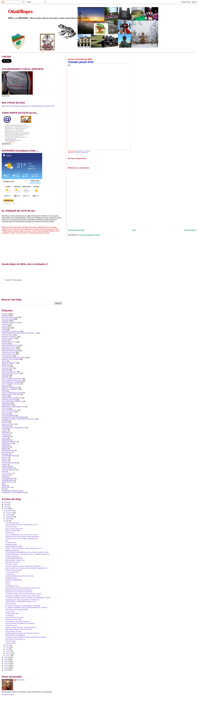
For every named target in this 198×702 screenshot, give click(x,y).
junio (7, 645)
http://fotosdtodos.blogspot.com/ (42, 106)
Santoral (5, 315)
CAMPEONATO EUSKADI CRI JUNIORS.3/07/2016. (22, 633)
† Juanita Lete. (10, 574)
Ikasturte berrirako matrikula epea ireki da (19, 592)
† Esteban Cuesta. (11, 564)
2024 (6, 504)
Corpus (4, 438)
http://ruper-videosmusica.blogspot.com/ (16, 106)
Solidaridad (6, 466)
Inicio (134, 230)
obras (4, 361)
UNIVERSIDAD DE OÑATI (14, 546)
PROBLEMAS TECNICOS (11, 491)
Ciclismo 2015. (7, 356)
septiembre (9, 517)
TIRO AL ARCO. (7, 468)
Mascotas (5, 454)
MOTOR (5, 422)
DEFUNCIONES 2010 (10, 350)
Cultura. (5, 431)
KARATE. (5, 377)
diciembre (9, 511)
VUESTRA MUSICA (9, 470)
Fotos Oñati (6, 328)
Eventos (5, 314)
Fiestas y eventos (8, 338)
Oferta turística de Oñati (13, 631)
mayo (8, 647)
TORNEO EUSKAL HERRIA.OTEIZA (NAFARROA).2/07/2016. (25, 637)
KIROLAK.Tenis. (7, 482)
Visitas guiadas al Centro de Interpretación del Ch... (22, 524)
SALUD (4, 343)
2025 (6, 502)
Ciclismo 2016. (7, 335)
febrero (8, 653)
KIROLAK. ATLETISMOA (10, 359)
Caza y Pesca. (7, 473)
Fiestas (4, 340)
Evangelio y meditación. (10, 331)
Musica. (4, 464)
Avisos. (4, 326)
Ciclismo (5, 324)
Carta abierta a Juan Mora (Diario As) (17, 621)
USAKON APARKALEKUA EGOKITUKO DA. (19, 576)
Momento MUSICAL (9, 336)
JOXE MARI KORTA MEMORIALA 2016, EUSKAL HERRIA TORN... (27, 552)
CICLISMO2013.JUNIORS (11, 382)
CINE (4, 329)
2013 (6, 661)
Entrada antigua (190, 230)
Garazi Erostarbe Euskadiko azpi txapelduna (20, 623)
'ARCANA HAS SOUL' (12, 562)
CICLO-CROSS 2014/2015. (12, 379)
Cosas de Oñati (7, 319)
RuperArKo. (20, 680)
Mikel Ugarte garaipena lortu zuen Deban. (18, 629)
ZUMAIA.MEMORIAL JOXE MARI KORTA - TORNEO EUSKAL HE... (27, 554)
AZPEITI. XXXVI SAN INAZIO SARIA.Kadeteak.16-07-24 (23, 548)
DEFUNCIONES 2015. (10, 345)
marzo (8, 651)
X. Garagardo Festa (11, 586)
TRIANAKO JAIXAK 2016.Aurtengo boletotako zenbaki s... (24, 594)
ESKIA (4, 477)
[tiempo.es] (8, 201)
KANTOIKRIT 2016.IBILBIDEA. (15, 635)
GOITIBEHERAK (8, 480)
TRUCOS (5, 408)
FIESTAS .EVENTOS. (81, 152)
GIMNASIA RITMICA (9, 442)
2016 (6, 509)
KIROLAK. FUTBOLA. (9, 387)
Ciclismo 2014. (7, 368)
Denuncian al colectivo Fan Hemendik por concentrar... (23, 605)
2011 (6, 666)
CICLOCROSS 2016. (9, 410)
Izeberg (7, 582)
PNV (3, 489)
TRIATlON (5, 375)
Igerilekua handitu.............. (13, 544)
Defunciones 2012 (8, 352)
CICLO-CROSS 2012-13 (11, 384)
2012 (6, 663)
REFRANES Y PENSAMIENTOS (13, 492)
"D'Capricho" (9, 615)
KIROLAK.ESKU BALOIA (11, 394)
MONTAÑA (6, 440)
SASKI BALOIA (7, 443)
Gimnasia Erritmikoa (9, 463)
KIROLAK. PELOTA (9, 400)
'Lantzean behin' (10, 603)
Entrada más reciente (76, 230)
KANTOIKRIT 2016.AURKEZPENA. (17, 609)
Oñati (4, 391)
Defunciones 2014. (9, 342)
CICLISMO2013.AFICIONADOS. (13, 428)
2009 (6, 670)
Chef (6, 540)
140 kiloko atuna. (10, 542)
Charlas (5, 461)
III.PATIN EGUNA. (11, 578)
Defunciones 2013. (9, 347)
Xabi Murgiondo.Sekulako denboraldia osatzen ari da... (23, 588)
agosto (8, 519)
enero (8, 655)
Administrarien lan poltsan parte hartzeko (18, 590)
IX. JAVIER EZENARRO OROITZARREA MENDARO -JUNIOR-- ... (27, 607)
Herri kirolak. (6, 452)
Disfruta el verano (11, 526)
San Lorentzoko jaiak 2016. (14, 528)
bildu (3, 471)
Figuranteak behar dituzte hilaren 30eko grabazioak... (22, 536)
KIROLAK (5, 370)
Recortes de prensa (9, 317)
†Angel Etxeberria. (11, 625)
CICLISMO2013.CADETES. (12, 401)
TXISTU (4, 396)
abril (7, 649)
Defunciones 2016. (9, 349)
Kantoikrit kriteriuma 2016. (13, 570)
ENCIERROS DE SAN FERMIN (13, 417)
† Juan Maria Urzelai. (12, 572)
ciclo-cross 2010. (8, 424)
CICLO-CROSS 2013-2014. (12, 380)
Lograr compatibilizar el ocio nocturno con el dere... (22, 534)
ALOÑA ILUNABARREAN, (13, 580)
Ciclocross (5, 475)
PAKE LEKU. (6, 487)
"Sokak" (8, 584)
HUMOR (5, 421)
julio (7, 521)
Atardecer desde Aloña (12, 530)
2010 (6, 668)
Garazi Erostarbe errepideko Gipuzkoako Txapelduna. (23, 566)
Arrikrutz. (5, 459)
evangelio (5, 321)
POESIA (5, 445)
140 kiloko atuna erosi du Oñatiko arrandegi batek (21, 538)
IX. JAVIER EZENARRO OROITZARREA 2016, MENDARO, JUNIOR (28, 597)
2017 (6, 507)
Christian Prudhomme (12, 556)
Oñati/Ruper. (20, 11)
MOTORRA (6, 433)
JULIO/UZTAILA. (10, 641)
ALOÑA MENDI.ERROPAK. (14, 558)
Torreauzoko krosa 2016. (13, 619)
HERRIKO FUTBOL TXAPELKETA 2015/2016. (18, 419)
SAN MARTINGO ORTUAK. (14, 617)
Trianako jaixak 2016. (12, 613)
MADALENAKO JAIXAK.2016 (15, 560)
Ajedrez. (5, 457)
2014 (6, 659)
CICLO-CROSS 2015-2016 (12, 393)
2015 (6, 657)
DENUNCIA (6, 403)
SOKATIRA (6, 447)
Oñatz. (4, 485)
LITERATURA (7, 405)
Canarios (5, 414)
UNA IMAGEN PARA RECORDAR (14, 357)
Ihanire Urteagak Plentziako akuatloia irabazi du (20, 627)
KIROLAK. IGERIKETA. (10, 389)
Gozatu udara (9, 611)
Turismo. (5, 435)
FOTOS (4, 429)
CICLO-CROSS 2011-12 (11, 373)
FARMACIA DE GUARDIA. (11, 398)
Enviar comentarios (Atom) (89, 235)
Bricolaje (5, 386)
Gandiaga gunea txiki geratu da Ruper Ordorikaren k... (23, 600)
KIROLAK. (5, 364)
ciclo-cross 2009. (8, 412)
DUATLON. (6, 366)
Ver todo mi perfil (8, 695)
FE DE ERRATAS (8, 478)
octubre (8, 515)
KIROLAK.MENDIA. (9, 363)
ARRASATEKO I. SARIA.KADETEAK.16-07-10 (20, 601)
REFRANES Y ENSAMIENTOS (13, 407)
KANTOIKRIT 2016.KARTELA (15, 639)
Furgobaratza (9, 532)
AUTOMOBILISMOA (9, 456)
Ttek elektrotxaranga (12, 523)
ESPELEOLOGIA (8, 450)
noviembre (9, 513)
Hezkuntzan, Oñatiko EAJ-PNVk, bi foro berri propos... (23, 596)
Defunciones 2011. (8, 354)
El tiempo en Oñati (9, 203)
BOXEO (4, 449)
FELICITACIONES (8, 415)
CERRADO (6, 436)
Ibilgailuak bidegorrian (12, 550)
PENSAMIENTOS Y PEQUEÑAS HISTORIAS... (19, 333)
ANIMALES (6, 426)
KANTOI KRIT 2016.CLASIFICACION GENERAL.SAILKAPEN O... (27, 568)
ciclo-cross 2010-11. (9, 371)
